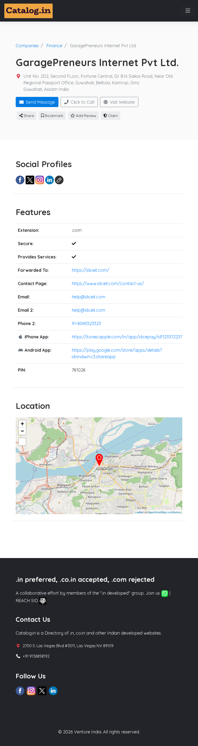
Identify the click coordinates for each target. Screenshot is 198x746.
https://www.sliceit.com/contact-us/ (108, 283)
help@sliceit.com (88, 297)
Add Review (85, 115)
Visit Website (122, 102)
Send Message (40, 102)
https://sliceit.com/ (90, 270)
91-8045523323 (86, 323)
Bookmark (53, 115)
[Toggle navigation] (188, 11)
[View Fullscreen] (22, 441)
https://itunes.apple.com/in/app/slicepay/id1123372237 (127, 337)
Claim (112, 115)
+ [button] (22, 424)
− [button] (22, 431)
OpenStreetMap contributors (164, 512)
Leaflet (139, 512)
